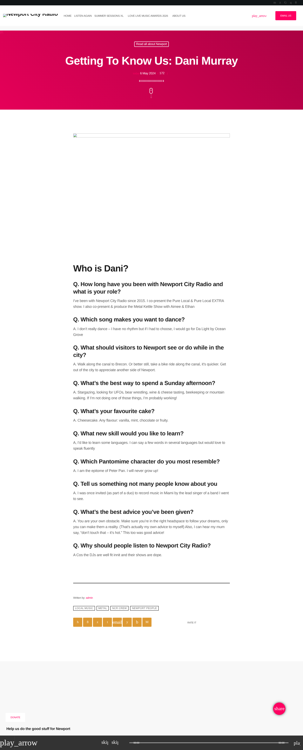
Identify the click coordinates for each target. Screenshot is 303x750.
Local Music (84, 608)
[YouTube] (274, 2)
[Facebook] (296, 2)
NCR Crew (119, 608)
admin (89, 597)
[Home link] (30, 15)
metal (102, 608)
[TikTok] (285, 2)
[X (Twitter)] (280, 2)
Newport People (144, 608)
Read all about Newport (151, 44)
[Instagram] (291, 2)
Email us (285, 15)
